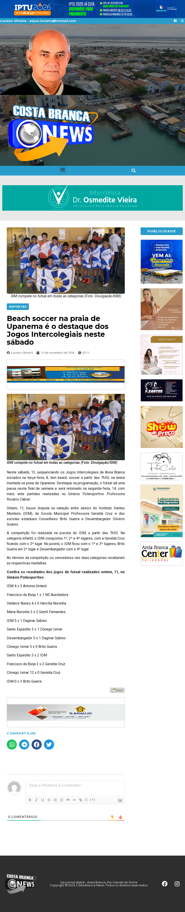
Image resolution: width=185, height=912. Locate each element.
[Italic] (36, 800)
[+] (92, 799)
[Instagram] (182, 21)
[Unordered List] (61, 800)
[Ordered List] (55, 800)
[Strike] (49, 800)
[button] (62, 169)
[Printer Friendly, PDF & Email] (117, 690)
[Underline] (42, 800)
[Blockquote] (68, 800)
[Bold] (30, 800)
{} (86, 799)
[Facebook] (175, 21)
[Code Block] (74, 800)
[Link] (80, 800)
